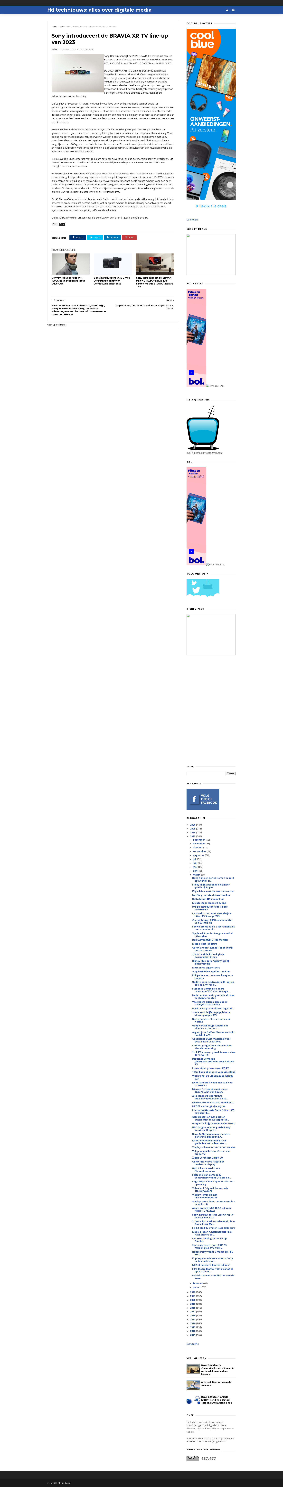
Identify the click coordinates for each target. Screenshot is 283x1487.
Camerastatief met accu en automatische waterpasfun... (210, 1118)
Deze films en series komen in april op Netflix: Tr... (213, 879)
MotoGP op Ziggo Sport (206, 967)
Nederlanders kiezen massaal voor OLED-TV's (212, 1084)
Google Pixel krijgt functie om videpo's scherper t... (210, 1027)
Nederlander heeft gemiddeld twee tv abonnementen (213, 996)
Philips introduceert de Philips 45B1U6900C (210, 908)
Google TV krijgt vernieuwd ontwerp (213, 1123)
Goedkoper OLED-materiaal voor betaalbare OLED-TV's (211, 1040)
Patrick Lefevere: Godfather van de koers (213, 1277)
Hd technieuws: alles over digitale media (99, 10)
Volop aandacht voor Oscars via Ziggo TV (211, 1152)
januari (197, 1287)
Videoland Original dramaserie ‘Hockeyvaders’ (210, 1190)
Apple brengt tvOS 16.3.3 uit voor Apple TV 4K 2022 (211, 1209)
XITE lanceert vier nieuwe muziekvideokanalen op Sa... (210, 1097)
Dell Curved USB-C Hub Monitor (210, 939)
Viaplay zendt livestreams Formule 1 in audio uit (213, 1203)
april (196, 870)
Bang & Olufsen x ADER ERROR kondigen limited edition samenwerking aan (216, 1400)
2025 (193, 828)
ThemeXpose (64, 1483)
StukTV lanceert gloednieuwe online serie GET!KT (213, 1053)
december (199, 839)
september (200, 851)
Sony (62, 27)
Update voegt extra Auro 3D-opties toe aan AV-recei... (213, 983)
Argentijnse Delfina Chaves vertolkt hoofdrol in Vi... (213, 1034)
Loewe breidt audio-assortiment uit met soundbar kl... (213, 928)
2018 (193, 1307)
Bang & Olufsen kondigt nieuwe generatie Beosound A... (211, 1135)
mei (195, 866)
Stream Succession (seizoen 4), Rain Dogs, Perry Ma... (213, 1223)
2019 (193, 1303)
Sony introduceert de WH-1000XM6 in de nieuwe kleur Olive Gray (68, 280)
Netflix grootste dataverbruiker (211, 895)
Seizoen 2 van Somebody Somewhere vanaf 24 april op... (211, 1176)
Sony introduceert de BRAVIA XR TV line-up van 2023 (213, 1216)
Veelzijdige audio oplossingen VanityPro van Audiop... (209, 1003)
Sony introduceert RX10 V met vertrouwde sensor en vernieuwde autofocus (112, 280)
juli (195, 859)
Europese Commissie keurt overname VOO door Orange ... (211, 990)
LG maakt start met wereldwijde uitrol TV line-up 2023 (211, 915)
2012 (193, 1331)
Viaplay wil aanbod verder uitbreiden (214, 1147)
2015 (193, 1319)
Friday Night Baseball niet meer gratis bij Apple (211, 886)
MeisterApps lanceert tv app (209, 902)
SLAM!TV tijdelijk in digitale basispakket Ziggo (208, 956)
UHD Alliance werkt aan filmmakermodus (206, 1170)
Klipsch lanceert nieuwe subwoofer (213, 891)
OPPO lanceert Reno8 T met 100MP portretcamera (212, 949)
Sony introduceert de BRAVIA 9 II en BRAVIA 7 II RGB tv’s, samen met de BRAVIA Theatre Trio (154, 282)
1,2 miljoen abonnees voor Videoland (213, 1071)
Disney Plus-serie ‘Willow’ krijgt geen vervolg (210, 962)
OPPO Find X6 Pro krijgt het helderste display (208, 1163)
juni (195, 862)
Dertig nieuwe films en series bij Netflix (211, 1020)
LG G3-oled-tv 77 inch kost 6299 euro (213, 1227)
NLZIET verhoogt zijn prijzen (209, 1106)
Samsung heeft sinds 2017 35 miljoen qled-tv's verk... (209, 1246)
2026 (193, 824)
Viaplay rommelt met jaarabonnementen (204, 1196)
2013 (193, 1327)
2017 (193, 1311)
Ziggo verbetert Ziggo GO (207, 1157)
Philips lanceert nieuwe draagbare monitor (212, 977)
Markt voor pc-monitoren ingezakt (213, 1008)
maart (197, 874)
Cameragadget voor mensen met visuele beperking (212, 1047)
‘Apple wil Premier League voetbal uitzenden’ (212, 935)
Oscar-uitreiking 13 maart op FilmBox (209, 1240)
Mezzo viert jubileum (204, 943)
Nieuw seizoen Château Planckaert (213, 1102)
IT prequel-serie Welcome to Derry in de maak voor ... (212, 1260)
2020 (193, 1299)
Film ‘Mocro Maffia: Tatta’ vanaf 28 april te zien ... (212, 1270)
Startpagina (193, 1343)
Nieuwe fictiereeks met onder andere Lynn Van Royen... (210, 1090)
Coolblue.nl (192, 219)
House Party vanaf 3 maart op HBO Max (212, 1253)
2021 (193, 1296)
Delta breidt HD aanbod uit (208, 899)
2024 (193, 832)
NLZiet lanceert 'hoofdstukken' (211, 1265)
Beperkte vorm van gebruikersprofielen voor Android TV (213, 1061)
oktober (198, 847)
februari (198, 1283)
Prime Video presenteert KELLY (210, 1068)
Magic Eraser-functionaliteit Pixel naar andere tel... (212, 1233)
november (199, 843)
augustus (199, 855)
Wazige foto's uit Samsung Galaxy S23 (212, 1077)
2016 (193, 1315)
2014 (193, 1323)
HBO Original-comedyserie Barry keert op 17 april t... (211, 1129)
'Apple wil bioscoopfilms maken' (211, 971)
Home (54, 27)
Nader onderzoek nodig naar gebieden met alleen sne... (209, 1142)
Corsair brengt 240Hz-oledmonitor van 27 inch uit (212, 921)
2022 (193, 1292)
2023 (193, 836)
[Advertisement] (211, 710)
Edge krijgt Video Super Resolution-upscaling (213, 1183)
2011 (193, 1334)
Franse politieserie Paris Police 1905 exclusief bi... (213, 1111)
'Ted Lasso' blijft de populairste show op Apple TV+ (211, 1014)
